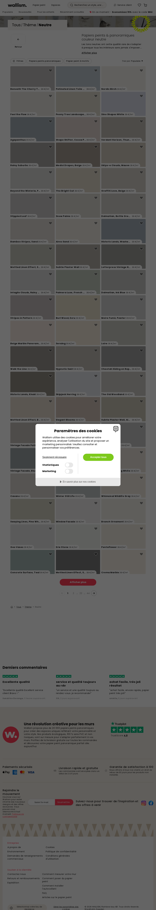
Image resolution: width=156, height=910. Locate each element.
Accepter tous (98, 457)
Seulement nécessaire (54, 457)
